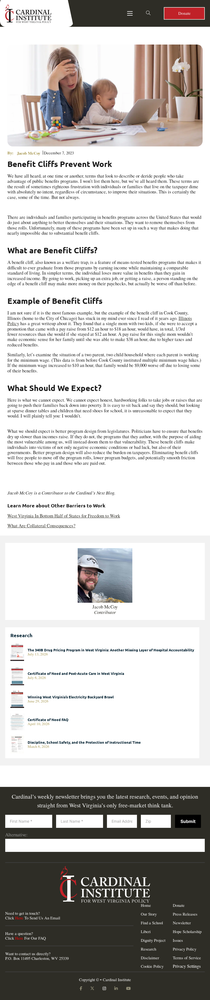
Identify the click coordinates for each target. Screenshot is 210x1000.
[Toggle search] (148, 13)
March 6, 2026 (38, 747)
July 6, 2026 (37, 678)
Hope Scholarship (187, 931)
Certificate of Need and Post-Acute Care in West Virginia (76, 673)
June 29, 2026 (38, 701)
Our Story (149, 914)
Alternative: (16, 834)
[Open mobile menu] (130, 13)
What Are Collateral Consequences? (41, 525)
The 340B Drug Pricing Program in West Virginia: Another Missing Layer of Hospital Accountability (111, 650)
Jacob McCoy (28, 153)
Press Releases (185, 914)
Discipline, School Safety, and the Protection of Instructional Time (84, 742)
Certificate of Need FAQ (48, 719)
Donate (184, 13)
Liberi (146, 931)
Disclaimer (150, 957)
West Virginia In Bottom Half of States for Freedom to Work (63, 516)
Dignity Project (153, 940)
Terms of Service (187, 957)
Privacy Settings (187, 966)
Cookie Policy (152, 966)
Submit (188, 821)
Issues (178, 940)
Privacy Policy (184, 949)
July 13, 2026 (38, 654)
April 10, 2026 (38, 724)
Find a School (152, 922)
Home (146, 905)
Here (19, 917)
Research (148, 949)
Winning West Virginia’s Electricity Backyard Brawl (71, 697)
